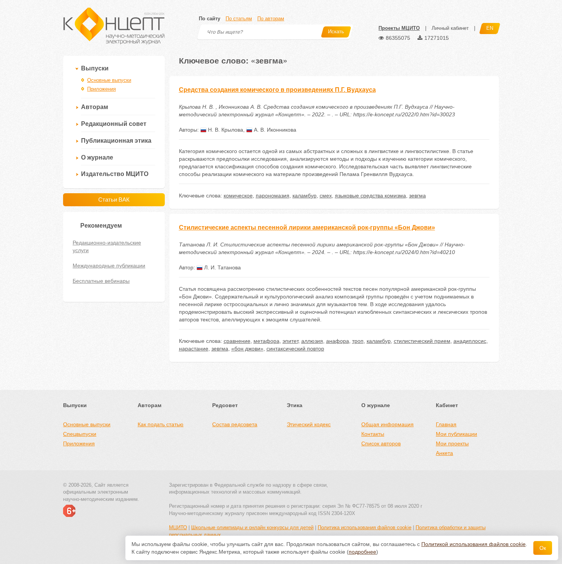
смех (326, 195)
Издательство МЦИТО (114, 174)
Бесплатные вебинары (101, 281)
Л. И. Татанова (222, 267)
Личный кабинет (450, 28)
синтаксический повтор (295, 349)
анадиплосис (469, 341)
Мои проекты (452, 443)
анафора (337, 341)
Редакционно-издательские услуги (107, 246)
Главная (446, 424)
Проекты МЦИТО (399, 28)
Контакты (372, 434)
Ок (542, 548)
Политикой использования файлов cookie (473, 544)
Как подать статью (161, 424)
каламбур (304, 195)
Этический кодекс (309, 424)
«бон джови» (247, 349)
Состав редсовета (234, 424)
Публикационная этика (116, 140)
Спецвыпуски (79, 434)
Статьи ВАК (114, 199)
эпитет (290, 341)
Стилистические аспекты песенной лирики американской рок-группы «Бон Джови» (307, 227)
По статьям (239, 18)
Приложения (101, 89)
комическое (238, 195)
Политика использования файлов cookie (364, 527)
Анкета (444, 453)
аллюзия (312, 341)
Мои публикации (456, 434)
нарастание (193, 349)
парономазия (272, 195)
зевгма (417, 195)
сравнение (237, 341)
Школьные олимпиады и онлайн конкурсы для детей (252, 527)
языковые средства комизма (370, 195)
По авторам (270, 18)
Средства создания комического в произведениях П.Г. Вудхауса (277, 89)
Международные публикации (109, 265)
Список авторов (381, 443)
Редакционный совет (113, 124)
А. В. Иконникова (274, 130)
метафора (266, 341)
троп (358, 341)
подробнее (362, 552)
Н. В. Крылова (224, 130)
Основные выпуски (109, 80)
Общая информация (387, 424)
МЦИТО (178, 527)
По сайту (209, 18)
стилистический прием (422, 341)
